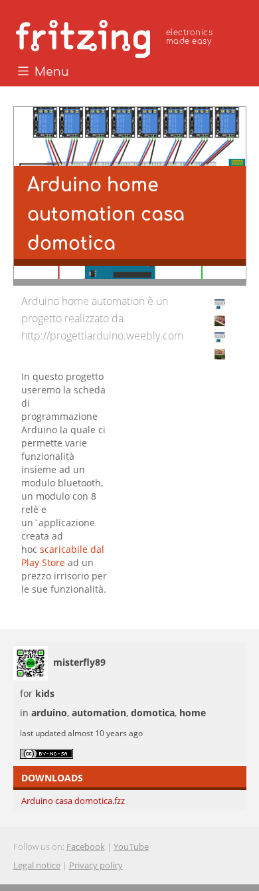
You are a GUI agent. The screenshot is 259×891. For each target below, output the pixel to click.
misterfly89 (79, 662)
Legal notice (36, 865)
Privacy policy (96, 865)
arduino (49, 712)
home (192, 712)
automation (99, 712)
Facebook (85, 846)
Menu (50, 72)
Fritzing (116, 36)
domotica (153, 712)
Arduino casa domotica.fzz (73, 801)
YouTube (131, 846)
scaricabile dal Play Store (62, 556)
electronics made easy (189, 37)
